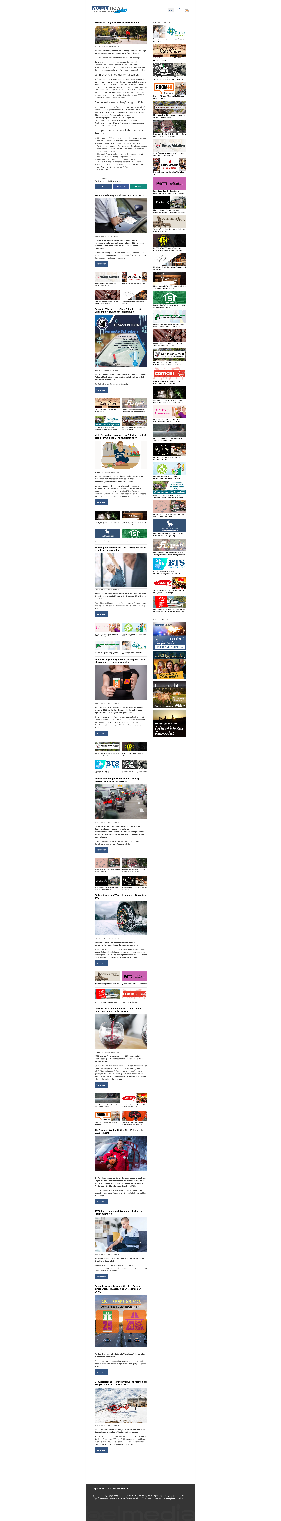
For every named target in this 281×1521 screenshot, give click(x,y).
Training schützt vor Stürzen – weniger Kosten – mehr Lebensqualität (120, 548)
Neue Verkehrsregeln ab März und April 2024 (119, 195)
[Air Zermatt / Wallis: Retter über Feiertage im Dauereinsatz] (121, 1153)
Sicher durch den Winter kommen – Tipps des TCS (120, 896)
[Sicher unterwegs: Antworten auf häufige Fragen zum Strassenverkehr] (121, 801)
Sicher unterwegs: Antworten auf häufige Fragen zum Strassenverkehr (117, 780)
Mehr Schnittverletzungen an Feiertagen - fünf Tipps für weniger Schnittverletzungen (120, 436)
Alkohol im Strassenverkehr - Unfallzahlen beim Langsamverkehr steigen (118, 1009)
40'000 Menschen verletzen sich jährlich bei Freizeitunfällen (119, 1212)
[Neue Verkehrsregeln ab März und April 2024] (121, 215)
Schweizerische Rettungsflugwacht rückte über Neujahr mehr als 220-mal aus (121, 1383)
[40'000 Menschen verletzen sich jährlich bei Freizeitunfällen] (121, 1234)
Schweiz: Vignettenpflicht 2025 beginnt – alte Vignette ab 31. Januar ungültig (120, 660)
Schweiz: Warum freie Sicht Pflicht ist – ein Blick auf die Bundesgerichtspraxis (118, 310)
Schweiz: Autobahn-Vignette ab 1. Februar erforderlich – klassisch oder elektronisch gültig (118, 1289)
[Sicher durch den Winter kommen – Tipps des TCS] (121, 918)
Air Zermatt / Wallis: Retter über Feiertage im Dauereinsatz (119, 1131)
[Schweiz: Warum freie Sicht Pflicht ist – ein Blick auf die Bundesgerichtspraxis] (121, 341)
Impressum (98, 1489)
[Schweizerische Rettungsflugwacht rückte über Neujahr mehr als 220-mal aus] (121, 1405)
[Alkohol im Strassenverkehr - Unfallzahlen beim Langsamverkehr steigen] (121, 1031)
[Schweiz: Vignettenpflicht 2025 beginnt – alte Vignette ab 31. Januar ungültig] (121, 682)
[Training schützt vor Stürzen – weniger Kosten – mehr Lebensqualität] (121, 570)
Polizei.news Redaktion (111, 46)
